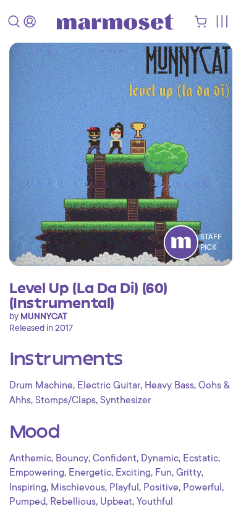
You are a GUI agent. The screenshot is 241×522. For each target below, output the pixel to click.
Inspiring (27, 487)
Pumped (27, 501)
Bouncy (72, 458)
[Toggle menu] (221, 21)
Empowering (36, 472)
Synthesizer (125, 400)
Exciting (133, 472)
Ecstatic (200, 458)
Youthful (155, 501)
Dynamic (160, 458)
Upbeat (116, 501)
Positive (161, 487)
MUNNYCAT (43, 316)
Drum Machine (41, 385)
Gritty (188, 472)
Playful (124, 487)
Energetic (90, 472)
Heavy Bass (169, 385)
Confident (115, 458)
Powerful (202, 487)
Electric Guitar (108, 385)
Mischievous (78, 487)
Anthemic (30, 458)
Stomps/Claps (65, 400)
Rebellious (73, 501)
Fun (163, 472)
